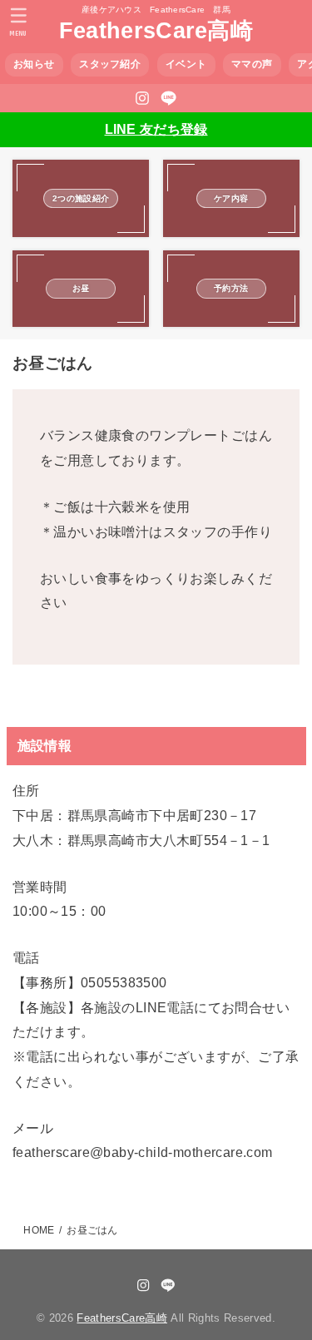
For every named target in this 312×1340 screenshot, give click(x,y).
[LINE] (168, 98)
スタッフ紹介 (110, 64)
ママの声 (251, 64)
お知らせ (33, 64)
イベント (186, 64)
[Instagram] (142, 98)
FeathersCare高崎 (156, 30)
